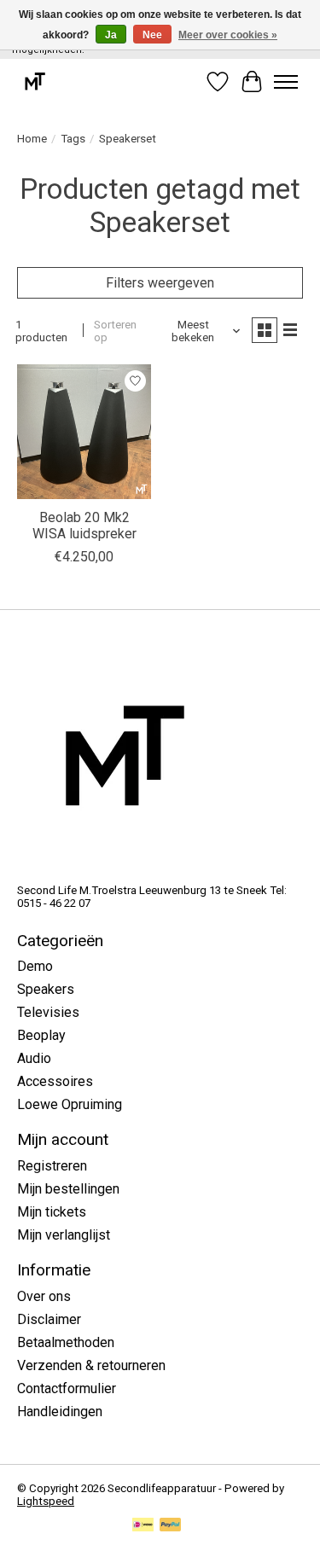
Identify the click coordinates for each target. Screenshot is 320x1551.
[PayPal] (171, 1526)
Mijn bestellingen (68, 1189)
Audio (34, 1058)
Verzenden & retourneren (91, 1365)
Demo (35, 966)
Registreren (52, 1166)
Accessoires (55, 1081)
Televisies (48, 1012)
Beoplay (41, 1035)
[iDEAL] (143, 1526)
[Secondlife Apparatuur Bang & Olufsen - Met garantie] (34, 81)
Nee (152, 35)
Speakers (45, 989)
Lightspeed (45, 1501)
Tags (73, 138)
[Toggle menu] (286, 82)
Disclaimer (49, 1319)
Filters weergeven (160, 283)
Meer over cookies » (227, 35)
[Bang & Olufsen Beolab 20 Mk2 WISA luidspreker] (84, 431)
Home (32, 138)
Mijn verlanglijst (63, 1235)
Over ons (44, 1296)
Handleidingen (59, 1411)
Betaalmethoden (65, 1342)
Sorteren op (115, 331)
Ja (111, 35)
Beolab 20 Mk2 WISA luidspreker (84, 525)
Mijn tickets (51, 1212)
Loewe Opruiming (69, 1104)
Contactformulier (66, 1388)
